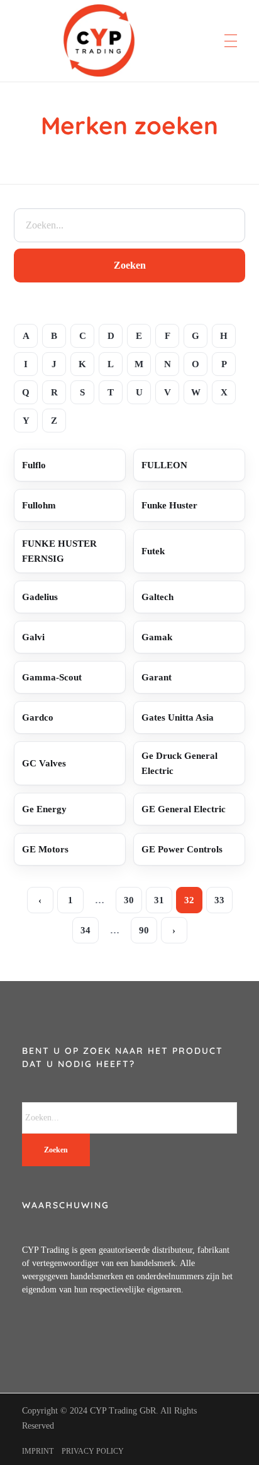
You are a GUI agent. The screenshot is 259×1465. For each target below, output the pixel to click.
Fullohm (39, 505)
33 (219, 900)
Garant (156, 677)
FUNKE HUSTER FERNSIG (59, 551)
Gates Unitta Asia (177, 717)
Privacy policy (93, 1451)
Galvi (33, 637)
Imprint (37, 1451)
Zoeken (130, 265)
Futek (153, 551)
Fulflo (34, 465)
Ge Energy (44, 809)
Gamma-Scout (52, 677)
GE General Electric (183, 809)
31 (159, 900)
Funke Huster (169, 505)
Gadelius (40, 597)
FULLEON (164, 465)
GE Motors (45, 849)
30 (129, 900)
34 (85, 930)
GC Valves (44, 763)
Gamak (156, 637)
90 (144, 930)
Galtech (157, 597)
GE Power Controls (182, 849)
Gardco (37, 717)
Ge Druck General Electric (179, 763)
